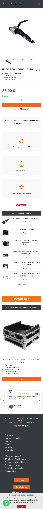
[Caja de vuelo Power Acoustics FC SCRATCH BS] (5, 254)
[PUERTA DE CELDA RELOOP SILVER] (36, 69)
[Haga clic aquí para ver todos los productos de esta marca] (21, 205)
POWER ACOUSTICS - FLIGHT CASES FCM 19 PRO (21, 359)
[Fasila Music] (22, 3)
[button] (19, 284)
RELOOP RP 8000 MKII (26, 229)
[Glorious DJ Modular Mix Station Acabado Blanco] (5, 277)
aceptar (21, 507)
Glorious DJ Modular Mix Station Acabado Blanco (26, 275)
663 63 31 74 (25, 123)
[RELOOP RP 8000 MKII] (5, 232)
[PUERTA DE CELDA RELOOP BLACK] (5, 221)
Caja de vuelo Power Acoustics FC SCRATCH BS (26, 253)
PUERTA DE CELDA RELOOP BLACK (26, 218)
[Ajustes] (4, 4)
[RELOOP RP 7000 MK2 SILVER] (5, 243)
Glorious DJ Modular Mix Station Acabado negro (26, 264)
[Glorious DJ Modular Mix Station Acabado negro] (5, 266)
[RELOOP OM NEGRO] (39, 69)
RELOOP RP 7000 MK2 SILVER (26, 240)
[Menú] (39, 4)
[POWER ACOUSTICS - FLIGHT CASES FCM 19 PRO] (21, 334)
